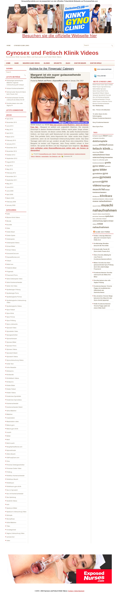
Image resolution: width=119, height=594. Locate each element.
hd (103, 189)
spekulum (109, 216)
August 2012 (11, 162)
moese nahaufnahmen (102, 201)
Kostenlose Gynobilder (14, 396)
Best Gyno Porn (98, 126)
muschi (9, 432)
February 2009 (11, 202)
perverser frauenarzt (99, 216)
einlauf (103, 144)
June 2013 (10, 126)
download (96, 145)
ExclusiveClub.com (13, 253)
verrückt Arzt (10, 537)
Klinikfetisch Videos (13, 378)
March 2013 (10, 137)
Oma (8, 461)
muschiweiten (106, 214)
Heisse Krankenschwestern (15, 88)
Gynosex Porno (11, 346)
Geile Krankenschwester (14, 282)
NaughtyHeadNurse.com (14, 447)
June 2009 (10, 191)
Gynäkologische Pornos (14, 297)
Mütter (9, 436)
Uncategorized (11, 530)
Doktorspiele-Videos (13, 243)
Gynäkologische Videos (14, 306)
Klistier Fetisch (11, 389)
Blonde (47, 63)
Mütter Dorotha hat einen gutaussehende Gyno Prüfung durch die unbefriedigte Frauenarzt (103, 266)
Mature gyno (11, 425)
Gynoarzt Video (11, 328)
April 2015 (10, 119)
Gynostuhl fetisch (12, 353)
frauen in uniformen (99, 160)
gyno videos (100, 183)
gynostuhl (97, 181)
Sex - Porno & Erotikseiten (101, 110)
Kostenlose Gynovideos (14, 400)
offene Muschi (11, 454)
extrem (110, 145)
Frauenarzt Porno (12, 275)
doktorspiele (100, 141)
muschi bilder (97, 206)
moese (111, 199)
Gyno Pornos (11, 317)
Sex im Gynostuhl (12, 490)
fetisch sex (10, 264)
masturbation (11, 418)
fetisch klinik (101, 148)
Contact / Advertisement (76, 591)
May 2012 (10, 169)
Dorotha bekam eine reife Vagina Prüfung (102, 281)
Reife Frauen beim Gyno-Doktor (103, 85)
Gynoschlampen (12, 338)
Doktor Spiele (95, 63)
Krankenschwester (12, 403)
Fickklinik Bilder (12, 268)
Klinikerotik (10, 374)
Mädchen (10, 414)
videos (95, 224)
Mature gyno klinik (12, 429)
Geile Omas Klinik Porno (100, 91)
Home (8, 45)
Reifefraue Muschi (12, 479)
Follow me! (101, 76)
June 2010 (10, 187)
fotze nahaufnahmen (99, 153)
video (8, 540)
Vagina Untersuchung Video (15, 533)
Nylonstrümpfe (11, 450)
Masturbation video (13, 421)
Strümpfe (9, 515)
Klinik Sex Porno (102, 232)
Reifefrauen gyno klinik (14, 486)
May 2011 (10, 184)
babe (17, 63)
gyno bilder (100, 169)
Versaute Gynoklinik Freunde (102, 95)
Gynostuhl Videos (12, 356)
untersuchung (98, 221)
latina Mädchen (11, 411)
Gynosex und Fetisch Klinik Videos (52, 53)
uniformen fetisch (101, 219)
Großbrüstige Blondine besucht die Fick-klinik (101, 244)
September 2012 (12, 158)
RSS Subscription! (104, 69)
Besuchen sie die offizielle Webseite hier (59, 35)
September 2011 (12, 180)
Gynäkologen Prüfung (13, 289)
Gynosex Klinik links (21, 45)
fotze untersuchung (101, 156)
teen (94, 219)
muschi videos (97, 214)
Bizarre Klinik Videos (31, 63)
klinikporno (10, 382)
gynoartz (107, 166)
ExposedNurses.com (13, 257)
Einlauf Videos (11, 250)
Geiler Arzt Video (12, 286)
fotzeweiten (109, 157)
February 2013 (11, 140)
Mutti (8, 439)
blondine (102, 138)
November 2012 (12, 151)
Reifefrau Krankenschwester (16, 475)
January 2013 (11, 144)
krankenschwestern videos (101, 199)
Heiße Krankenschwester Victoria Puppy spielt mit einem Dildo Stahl (102, 306)
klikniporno (10, 371)
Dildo (68, 63)
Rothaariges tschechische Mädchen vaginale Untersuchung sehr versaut (15, 82)
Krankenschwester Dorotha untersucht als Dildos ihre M (15, 99)
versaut (110, 221)
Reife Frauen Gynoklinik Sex (102, 87)
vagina (105, 221)
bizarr (105, 135)
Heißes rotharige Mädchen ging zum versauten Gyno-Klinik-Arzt (102, 238)
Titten (8, 526)
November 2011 (12, 176)
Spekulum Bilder (12, 508)
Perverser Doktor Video (14, 468)
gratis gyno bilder (102, 164)
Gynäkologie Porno (13, 293)
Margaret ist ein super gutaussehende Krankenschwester (56, 76)
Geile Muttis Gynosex (99, 89)
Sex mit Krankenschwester (15, 494)
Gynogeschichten (12, 335)
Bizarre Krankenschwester (101, 103)
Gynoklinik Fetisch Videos (101, 93)
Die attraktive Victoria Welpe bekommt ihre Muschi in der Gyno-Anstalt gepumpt (103, 298)
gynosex (105, 177)
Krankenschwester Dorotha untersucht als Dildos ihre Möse (103, 274)
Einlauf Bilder (11, 246)
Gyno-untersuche (12, 324)
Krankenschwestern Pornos (101, 99)
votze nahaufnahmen (101, 225)
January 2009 (11, 205)
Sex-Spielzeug (11, 497)
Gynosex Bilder (11, 342)
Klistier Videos (11, 393)
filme (97, 152)
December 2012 (12, 147)
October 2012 (11, 155)
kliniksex (106, 196)
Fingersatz (10, 271)
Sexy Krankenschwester (101, 122)
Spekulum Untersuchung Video (16, 512)
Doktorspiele (11, 239)
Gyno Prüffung (11, 320)
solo (8, 504)
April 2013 (10, 133)
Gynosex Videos (12, 349)
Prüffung (9, 472)
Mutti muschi (11, 443)
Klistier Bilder (11, 385)
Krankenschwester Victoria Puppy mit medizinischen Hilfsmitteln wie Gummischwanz (103, 289)
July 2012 (10, 166)
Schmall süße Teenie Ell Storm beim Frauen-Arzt (16, 93)
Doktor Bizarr (80, 63)
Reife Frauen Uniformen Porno (102, 101)
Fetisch (9, 261)
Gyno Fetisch (11, 310)
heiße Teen (10, 364)
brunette (58, 63)
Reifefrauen (10, 483)
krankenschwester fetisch (15, 407)
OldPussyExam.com (13, 457)
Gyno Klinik (10, 313)
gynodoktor (97, 173)
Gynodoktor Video (12, 331)
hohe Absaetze (11, 367)
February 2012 (11, 173)
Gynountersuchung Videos (15, 360)
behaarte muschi (98, 136)
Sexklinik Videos (12, 501)
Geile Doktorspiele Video (14, 279)
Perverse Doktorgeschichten (16, 465)
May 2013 (10, 129)
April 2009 (10, 194)
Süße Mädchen (11, 522)
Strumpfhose (11, 519)
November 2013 (12, 122)
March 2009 (10, 198)
